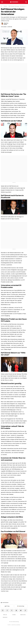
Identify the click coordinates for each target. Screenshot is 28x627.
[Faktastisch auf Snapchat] (16, 610)
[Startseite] (1, 6)
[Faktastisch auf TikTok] (25, 610)
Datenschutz (23, 614)
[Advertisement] (14, 76)
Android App (21, 606)
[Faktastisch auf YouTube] (21, 610)
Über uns (5, 614)
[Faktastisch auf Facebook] (7, 610)
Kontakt (13, 614)
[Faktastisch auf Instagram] (3, 610)
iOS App (8, 606)
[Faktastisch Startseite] (14, 2)
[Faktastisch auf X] (12, 610)
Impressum (5, 617)
